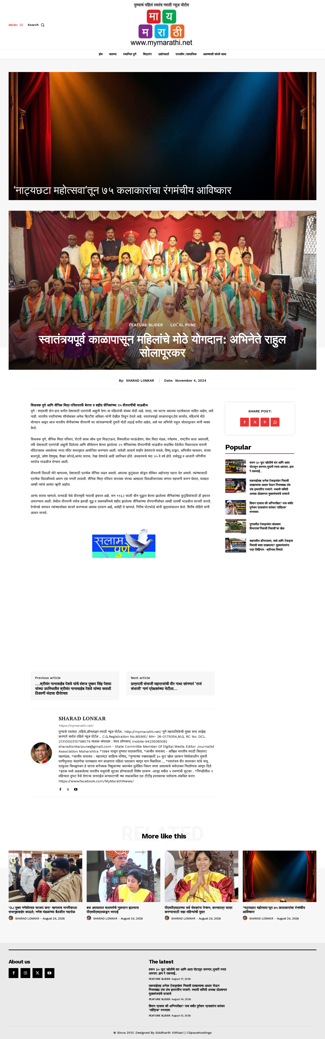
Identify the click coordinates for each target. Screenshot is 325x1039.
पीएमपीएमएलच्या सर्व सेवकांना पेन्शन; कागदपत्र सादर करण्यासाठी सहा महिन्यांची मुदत (198, 910)
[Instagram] (25, 973)
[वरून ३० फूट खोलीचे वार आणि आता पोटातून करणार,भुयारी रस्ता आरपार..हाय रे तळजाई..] (235, 466)
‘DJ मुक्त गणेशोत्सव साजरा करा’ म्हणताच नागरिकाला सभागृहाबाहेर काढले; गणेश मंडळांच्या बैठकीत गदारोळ (43, 910)
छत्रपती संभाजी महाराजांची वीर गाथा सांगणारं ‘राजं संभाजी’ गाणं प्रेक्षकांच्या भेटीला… (166, 686)
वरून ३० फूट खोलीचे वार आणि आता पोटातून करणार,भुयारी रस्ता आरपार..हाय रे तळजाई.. (272, 466)
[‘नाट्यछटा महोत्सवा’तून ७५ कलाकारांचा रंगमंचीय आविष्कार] (279, 876)
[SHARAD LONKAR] (41, 753)
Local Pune (183, 325)
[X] (68, 788)
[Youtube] (75, 788)
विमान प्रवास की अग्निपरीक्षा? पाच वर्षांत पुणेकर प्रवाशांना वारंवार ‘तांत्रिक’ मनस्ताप (271, 507)
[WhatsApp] (275, 422)
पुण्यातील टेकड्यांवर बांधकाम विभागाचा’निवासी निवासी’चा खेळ (267, 526)
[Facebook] (60, 788)
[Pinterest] (264, 422)
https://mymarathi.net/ (76, 725)
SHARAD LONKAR (140, 381)
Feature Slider (146, 325)
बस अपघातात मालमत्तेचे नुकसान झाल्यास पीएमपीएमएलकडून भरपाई (113, 910)
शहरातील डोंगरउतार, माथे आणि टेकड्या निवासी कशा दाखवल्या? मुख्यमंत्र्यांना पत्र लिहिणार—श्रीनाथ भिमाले (271, 544)
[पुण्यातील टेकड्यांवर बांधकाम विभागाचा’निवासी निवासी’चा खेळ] (235, 526)
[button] (37, 24)
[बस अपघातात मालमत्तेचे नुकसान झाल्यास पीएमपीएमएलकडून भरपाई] (123, 876)
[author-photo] (11, 918)
